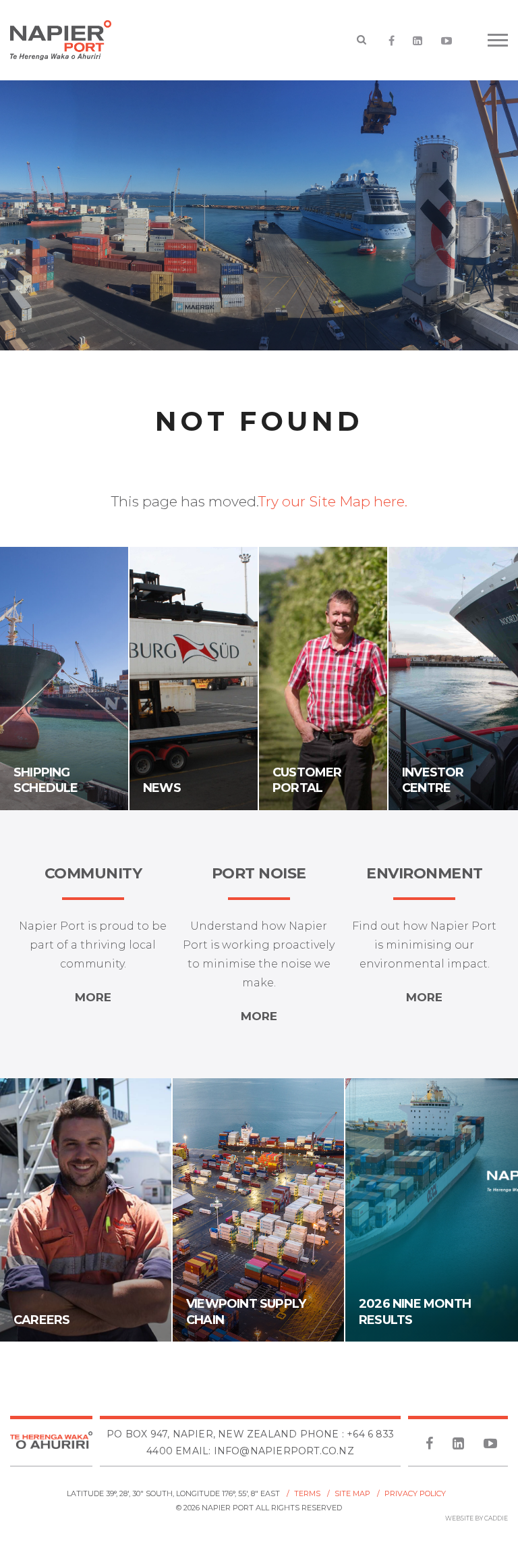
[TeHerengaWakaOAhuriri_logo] (51, 1442)
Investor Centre (433, 780)
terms (307, 1493)
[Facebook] (391, 40)
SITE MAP (352, 1493)
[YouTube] (447, 40)
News (162, 787)
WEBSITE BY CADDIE (476, 1518)
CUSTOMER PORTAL (307, 780)
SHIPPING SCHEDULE (45, 780)
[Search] (361, 40)
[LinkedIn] (418, 40)
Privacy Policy (415, 1493)
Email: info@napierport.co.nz (264, 1451)
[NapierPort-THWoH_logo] (71, 40)
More (93, 997)
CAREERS (41, 1320)
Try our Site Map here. (332, 501)
